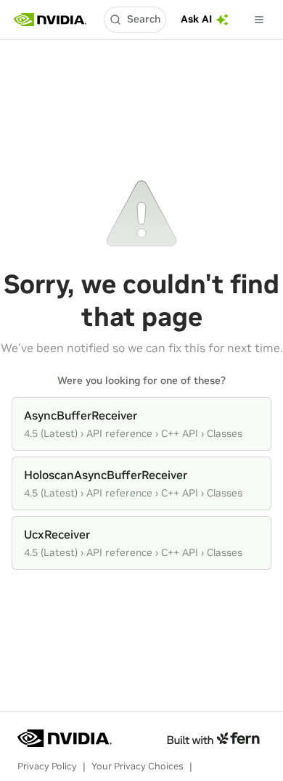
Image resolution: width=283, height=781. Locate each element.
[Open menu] (259, 20)
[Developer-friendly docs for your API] (213, 738)
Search (143, 18)
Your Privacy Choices (137, 766)
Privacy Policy (47, 766)
